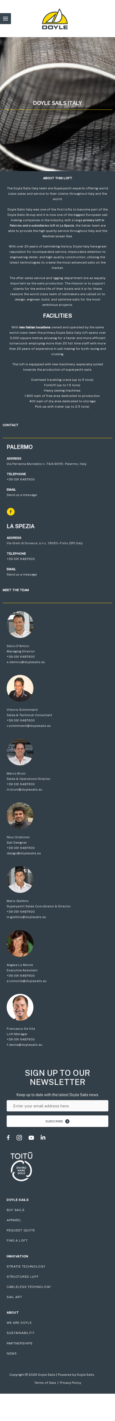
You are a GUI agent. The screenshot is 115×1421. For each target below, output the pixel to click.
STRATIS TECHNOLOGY (26, 1266)
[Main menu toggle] (5, 18)
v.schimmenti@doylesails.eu (29, 726)
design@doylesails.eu (24, 853)
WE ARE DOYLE (19, 1323)
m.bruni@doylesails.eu (24, 789)
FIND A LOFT (17, 1240)
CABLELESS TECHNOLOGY (29, 1287)
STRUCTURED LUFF (23, 1277)
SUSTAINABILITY (20, 1333)
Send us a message (22, 495)
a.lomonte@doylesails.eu (27, 981)
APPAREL (14, 1220)
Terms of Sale (45, 1383)
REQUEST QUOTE (21, 1230)
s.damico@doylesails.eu (26, 662)
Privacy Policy (70, 1383)
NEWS (12, 1353)
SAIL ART (14, 1297)
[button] (57, 1121)
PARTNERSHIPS (19, 1343)
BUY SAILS (15, 1210)
